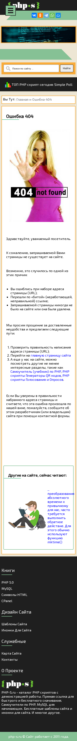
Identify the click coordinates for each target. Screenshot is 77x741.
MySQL (6, 588)
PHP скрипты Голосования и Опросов (39, 377)
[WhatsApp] (52, 15)
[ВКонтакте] (34, 15)
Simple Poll (63, 84)
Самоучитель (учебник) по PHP (35, 371)
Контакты (9, 659)
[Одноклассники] (40, 15)
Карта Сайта (11, 653)
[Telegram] (46, 15)
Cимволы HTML (14, 595)
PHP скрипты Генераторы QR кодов (39, 373)
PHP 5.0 (7, 582)
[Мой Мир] (58, 15)
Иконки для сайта (16, 630)
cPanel (6, 601)
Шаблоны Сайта (14, 624)
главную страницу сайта (51, 355)
